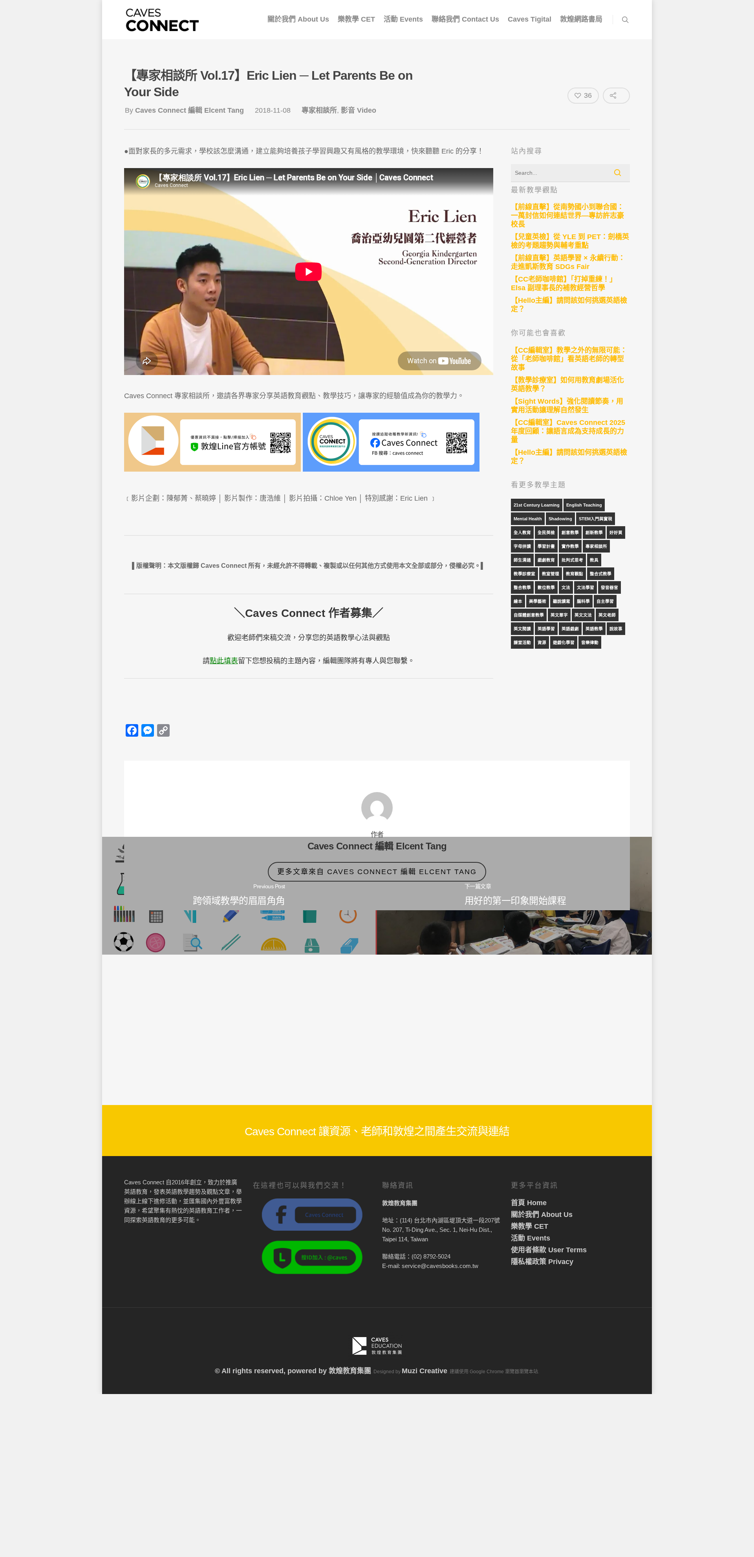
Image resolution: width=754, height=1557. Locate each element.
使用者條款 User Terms (549, 1250)
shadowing (560, 518)
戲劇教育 (546, 560)
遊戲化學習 (564, 642)
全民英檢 (546, 532)
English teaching (584, 505)
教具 (594, 560)
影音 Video (358, 110)
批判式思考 (572, 560)
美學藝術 (537, 601)
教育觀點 (574, 573)
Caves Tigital (529, 19)
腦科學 (583, 601)
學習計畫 (546, 546)
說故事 (615, 628)
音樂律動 (589, 642)
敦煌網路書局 (581, 19)
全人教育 (522, 532)
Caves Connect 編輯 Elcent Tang (189, 110)
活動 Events (403, 19)
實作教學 (570, 546)
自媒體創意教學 (529, 615)
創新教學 (594, 532)
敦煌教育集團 (350, 1371)
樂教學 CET (356, 19)
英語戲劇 (570, 628)
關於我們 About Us (298, 19)
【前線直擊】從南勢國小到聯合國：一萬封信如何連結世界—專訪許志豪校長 (567, 215)
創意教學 (570, 532)
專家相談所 (319, 110)
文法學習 (585, 587)
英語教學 (594, 628)
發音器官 (609, 587)
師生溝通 (522, 560)
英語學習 (546, 628)
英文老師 (607, 615)
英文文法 (583, 615)
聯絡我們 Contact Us (465, 19)
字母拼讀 (522, 546)
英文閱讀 (522, 628)
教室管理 (550, 573)
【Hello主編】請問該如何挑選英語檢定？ (569, 304)
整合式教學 (600, 573)
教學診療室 (524, 573)
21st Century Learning (537, 505)
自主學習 (605, 601)
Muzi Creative (424, 1371)
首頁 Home (529, 1203)
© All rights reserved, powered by (272, 1371)
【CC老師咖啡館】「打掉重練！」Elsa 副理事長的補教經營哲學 (564, 283)
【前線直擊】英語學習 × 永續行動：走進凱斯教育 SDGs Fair (568, 262)
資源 (542, 642)
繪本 (518, 601)
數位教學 (546, 587)
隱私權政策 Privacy (542, 1262)
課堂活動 (522, 642)
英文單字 (559, 615)
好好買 (615, 532)
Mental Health (528, 518)
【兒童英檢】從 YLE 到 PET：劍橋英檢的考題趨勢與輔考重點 (570, 241)
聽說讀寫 (561, 601)
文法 (566, 587)
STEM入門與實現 (595, 518)
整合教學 (522, 587)
